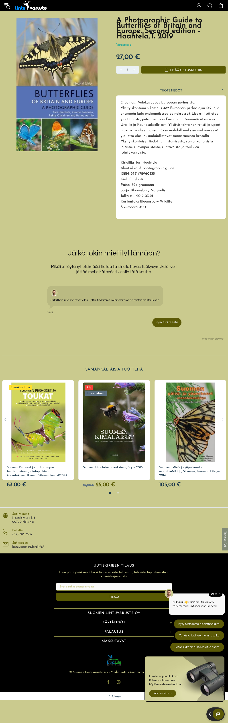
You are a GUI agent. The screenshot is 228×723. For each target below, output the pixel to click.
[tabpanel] (38, 430)
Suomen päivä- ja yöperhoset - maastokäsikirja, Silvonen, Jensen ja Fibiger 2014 (189, 471)
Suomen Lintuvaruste (31, 5)
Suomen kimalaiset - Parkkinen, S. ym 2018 (112, 467)
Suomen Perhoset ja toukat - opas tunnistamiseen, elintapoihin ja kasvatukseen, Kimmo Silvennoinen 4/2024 (37, 471)
